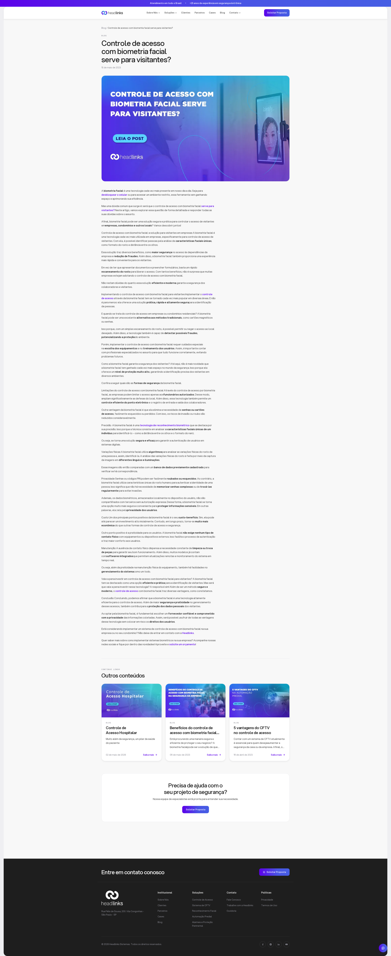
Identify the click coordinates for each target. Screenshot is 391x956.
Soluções (169, 12)
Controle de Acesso (202, 899)
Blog (222, 12)
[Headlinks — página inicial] (112, 13)
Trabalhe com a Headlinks (240, 905)
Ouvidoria (231, 910)
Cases (212, 12)
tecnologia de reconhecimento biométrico (164, 425)
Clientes (185, 12)
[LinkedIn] (279, 944)
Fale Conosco (234, 899)
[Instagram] (271, 944)
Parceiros (200, 12)
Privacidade (267, 899)
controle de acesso (126, 591)
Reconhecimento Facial (204, 910)
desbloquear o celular (114, 194)
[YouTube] (286, 944)
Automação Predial (202, 916)
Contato (233, 12)
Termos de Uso (269, 905)
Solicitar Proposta (277, 12)
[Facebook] (263, 944)
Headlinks (188, 633)
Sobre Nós (152, 12)
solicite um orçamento (182, 644)
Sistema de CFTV (201, 905)
